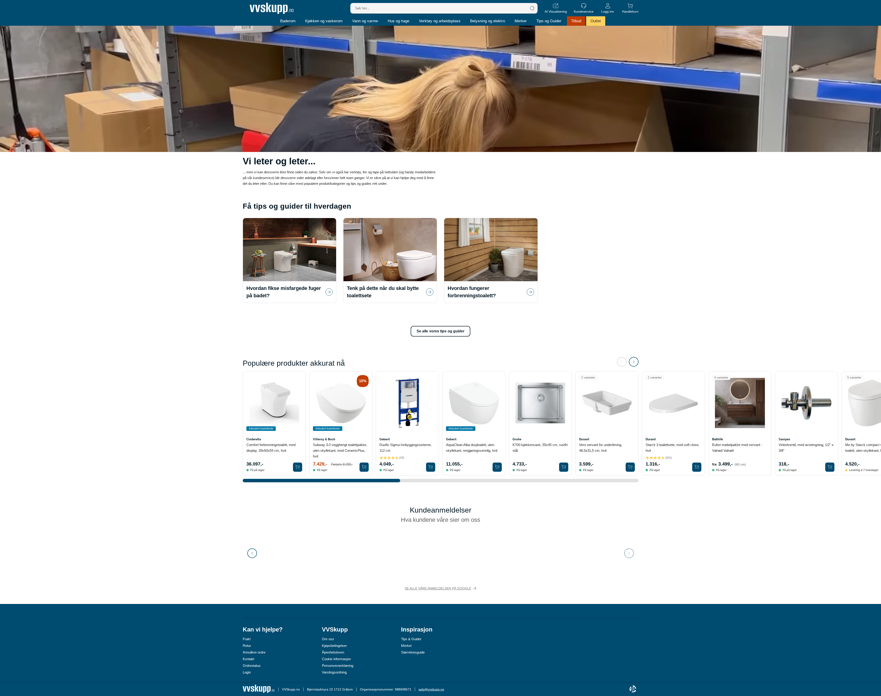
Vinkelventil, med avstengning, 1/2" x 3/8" (806, 447)
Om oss (328, 639)
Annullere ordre (254, 652)
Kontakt (248, 659)
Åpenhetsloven (333, 652)
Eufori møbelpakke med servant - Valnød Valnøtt (737, 447)
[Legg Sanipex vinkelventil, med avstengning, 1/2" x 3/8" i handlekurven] (829, 467)
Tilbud (576, 21)
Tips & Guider (411, 639)
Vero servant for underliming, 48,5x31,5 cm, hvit (600, 447)
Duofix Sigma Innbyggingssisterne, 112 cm (405, 447)
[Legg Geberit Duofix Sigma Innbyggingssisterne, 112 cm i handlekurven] (430, 467)
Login (247, 672)
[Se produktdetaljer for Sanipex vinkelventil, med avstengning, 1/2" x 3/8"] (806, 403)
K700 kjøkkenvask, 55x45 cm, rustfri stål (540, 447)
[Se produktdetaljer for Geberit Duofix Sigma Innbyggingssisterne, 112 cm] (407, 403)
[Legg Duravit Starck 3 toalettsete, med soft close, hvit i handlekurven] (696, 467)
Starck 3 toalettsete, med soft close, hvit (672, 447)
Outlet (596, 21)
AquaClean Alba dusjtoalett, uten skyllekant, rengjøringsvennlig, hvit (471, 447)
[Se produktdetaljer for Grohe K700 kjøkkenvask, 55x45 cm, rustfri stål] (540, 403)
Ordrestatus (252, 666)
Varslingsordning (334, 672)
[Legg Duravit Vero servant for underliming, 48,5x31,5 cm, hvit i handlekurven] (630, 467)
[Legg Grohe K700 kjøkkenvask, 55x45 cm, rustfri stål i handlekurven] (563, 467)
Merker (521, 21)
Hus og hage (398, 21)
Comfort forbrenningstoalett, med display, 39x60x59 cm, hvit (271, 447)
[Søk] (532, 8)
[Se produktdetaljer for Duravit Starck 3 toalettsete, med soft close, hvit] (673, 403)
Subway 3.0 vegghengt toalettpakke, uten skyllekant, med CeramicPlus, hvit (340, 450)
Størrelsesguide (413, 652)
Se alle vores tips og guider (441, 331)
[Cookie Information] (632, 689)
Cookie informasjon (336, 659)
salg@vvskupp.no (431, 689)
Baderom (288, 21)
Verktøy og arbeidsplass (439, 21)
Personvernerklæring (337, 666)
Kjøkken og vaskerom (324, 21)
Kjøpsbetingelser (334, 646)
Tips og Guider (548, 21)
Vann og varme (365, 21)
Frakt (247, 639)
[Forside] (271, 8)
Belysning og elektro (487, 21)
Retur (247, 646)
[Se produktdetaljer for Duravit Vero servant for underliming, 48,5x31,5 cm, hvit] (607, 403)
